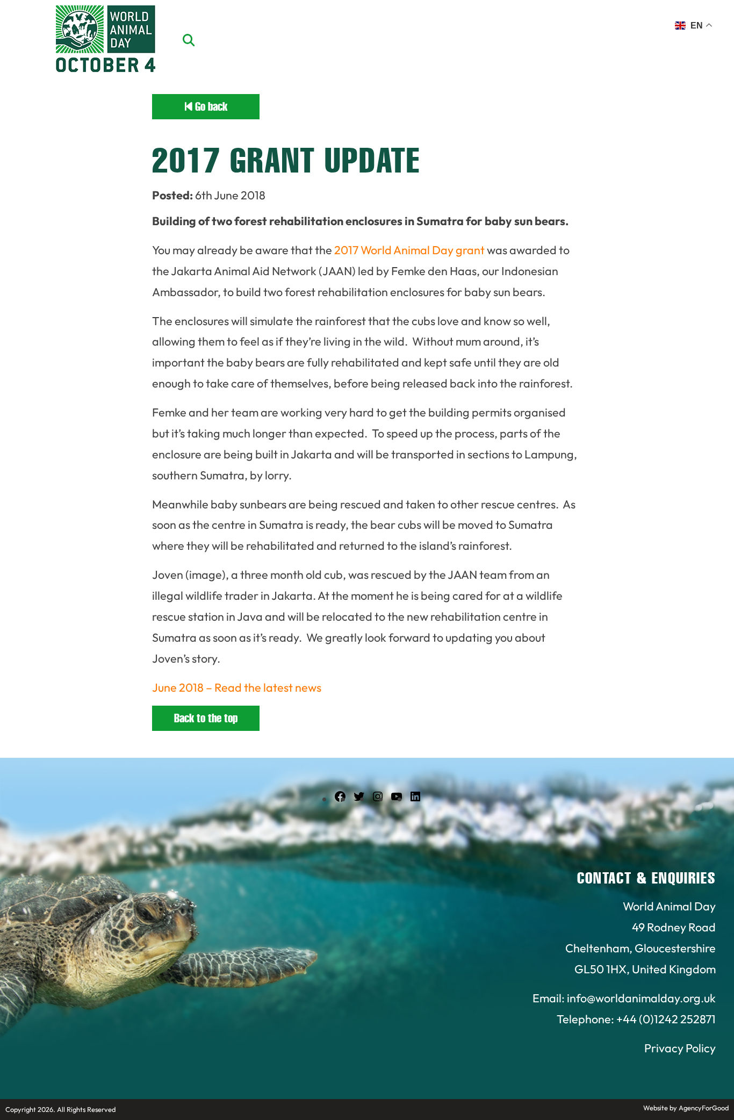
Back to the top (206, 718)
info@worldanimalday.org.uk (641, 998)
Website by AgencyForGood (686, 1107)
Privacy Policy (680, 1048)
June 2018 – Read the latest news (236, 687)
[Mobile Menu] (21, 29)
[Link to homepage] (105, 40)
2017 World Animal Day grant (409, 249)
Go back (209, 106)
